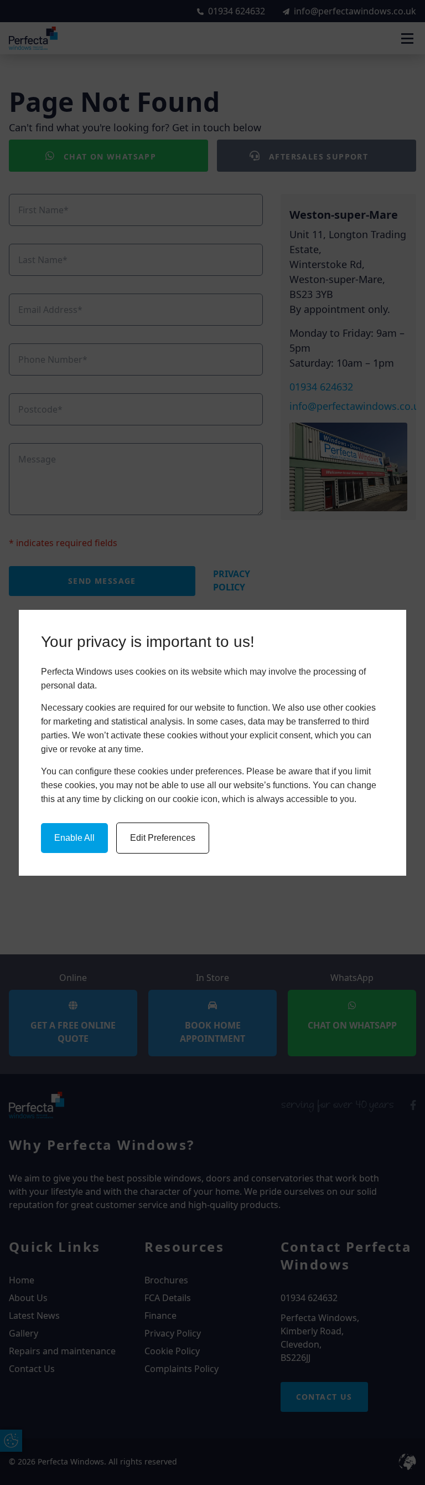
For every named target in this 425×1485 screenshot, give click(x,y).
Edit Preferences (162, 837)
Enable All (74, 837)
